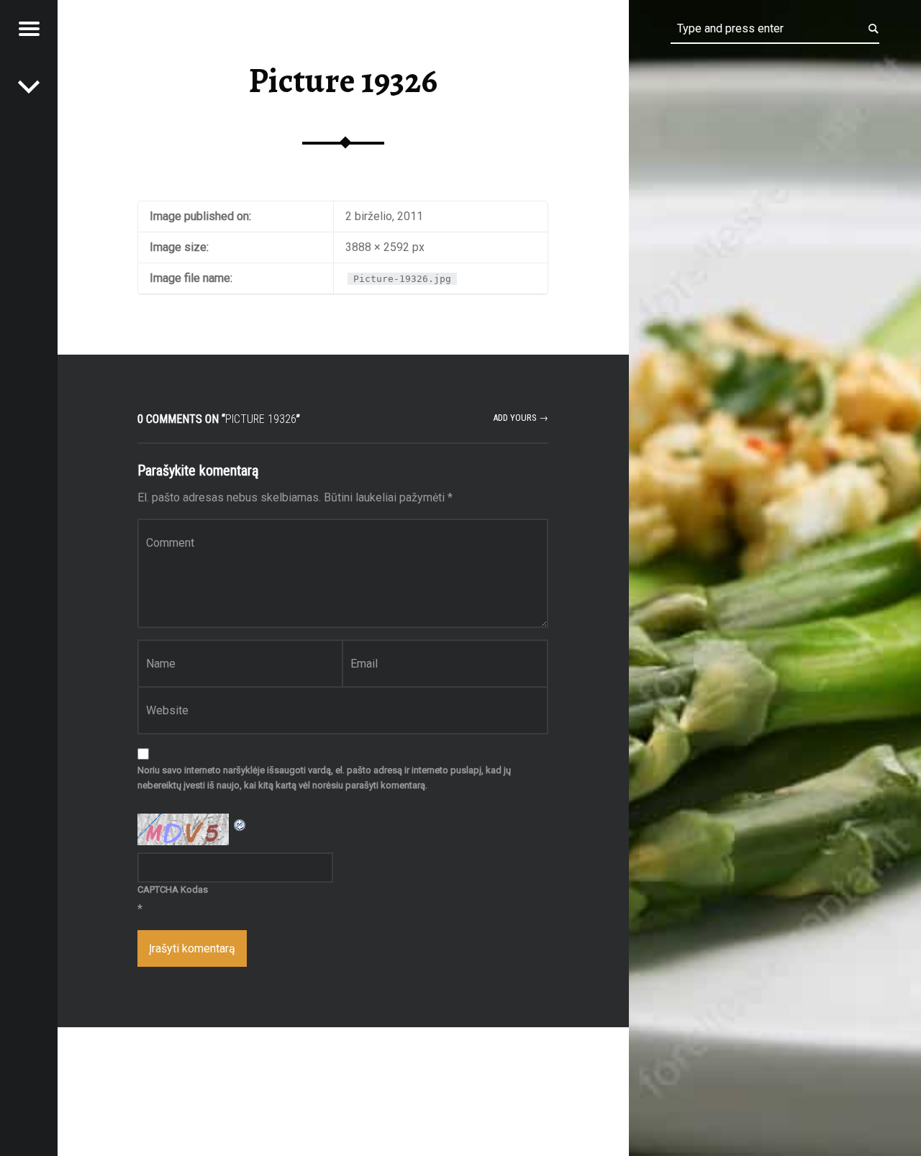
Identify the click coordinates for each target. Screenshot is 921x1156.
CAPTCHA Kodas (172, 889)
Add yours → (520, 417)
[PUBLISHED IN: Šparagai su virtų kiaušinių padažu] (29, 86)
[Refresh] (240, 822)
